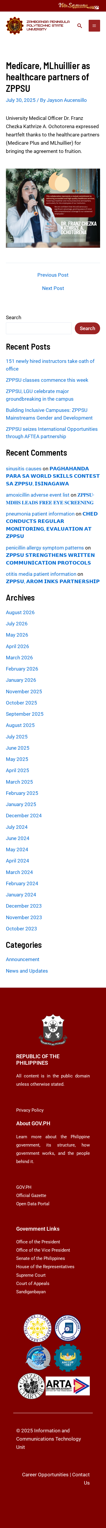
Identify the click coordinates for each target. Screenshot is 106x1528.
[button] (79, 26)
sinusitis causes (24, 469)
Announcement (22, 959)
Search (13, 317)
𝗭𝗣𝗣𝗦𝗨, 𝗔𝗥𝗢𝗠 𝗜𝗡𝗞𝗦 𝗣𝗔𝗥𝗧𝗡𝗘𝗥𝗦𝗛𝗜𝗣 (53, 581)
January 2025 (21, 804)
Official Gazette (31, 1195)
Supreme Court (31, 1275)
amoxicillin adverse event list (37, 495)
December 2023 (24, 906)
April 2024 (17, 861)
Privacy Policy (30, 1110)
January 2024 (21, 895)
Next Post (53, 288)
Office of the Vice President (43, 1250)
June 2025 (17, 748)
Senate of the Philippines (40, 1258)
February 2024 (22, 883)
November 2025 (24, 691)
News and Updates (27, 971)
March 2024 (19, 872)
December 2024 (24, 815)
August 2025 (20, 725)
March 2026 (19, 658)
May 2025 (17, 759)
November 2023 (24, 917)
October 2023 (21, 929)
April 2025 (17, 770)
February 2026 (22, 669)
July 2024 (17, 827)
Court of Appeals (32, 1283)
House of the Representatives (45, 1266)
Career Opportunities (45, 1475)
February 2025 (22, 793)
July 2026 (17, 624)
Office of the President (38, 1242)
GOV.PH (24, 1187)
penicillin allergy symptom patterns (45, 548)
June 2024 (17, 838)
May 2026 (17, 635)
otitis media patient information (41, 574)
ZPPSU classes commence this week (47, 380)
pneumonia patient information (40, 514)
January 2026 (21, 680)
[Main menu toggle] (94, 26)
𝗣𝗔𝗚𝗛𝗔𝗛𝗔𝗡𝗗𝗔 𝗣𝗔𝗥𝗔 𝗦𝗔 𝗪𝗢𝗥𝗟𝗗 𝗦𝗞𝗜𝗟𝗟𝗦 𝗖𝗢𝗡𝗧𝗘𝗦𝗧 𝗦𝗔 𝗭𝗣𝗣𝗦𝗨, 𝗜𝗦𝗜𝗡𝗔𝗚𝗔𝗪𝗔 (53, 476)
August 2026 (20, 612)
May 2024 (17, 849)
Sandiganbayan (31, 1291)
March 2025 (19, 782)
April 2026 (17, 646)
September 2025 (25, 714)
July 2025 (17, 737)
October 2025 (21, 703)
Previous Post (53, 275)
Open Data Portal (32, 1203)
